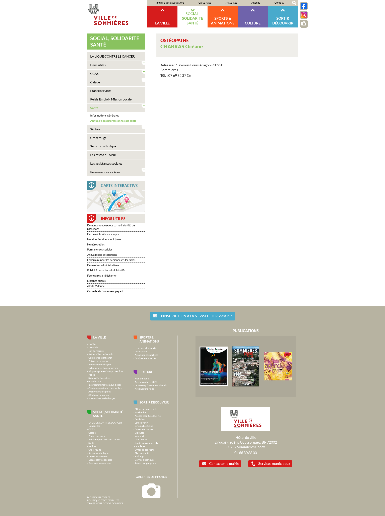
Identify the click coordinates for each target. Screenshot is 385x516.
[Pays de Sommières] (214, 385)
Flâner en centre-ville (146, 409)
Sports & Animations (222, 20)
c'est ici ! (196, 316)
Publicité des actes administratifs (106, 270)
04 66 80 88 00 (245, 452)
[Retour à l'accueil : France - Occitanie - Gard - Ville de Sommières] (117, 13)
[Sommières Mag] (245, 385)
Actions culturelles (144, 388)
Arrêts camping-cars (145, 463)
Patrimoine (140, 412)
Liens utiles (98, 65)
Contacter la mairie (224, 463)
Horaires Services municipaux (104, 239)
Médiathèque (142, 378)
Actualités (231, 2)
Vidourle (139, 432)
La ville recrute (96, 350)
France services (100, 90)
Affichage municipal (98, 394)
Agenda (255, 2)
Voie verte (140, 436)
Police (91, 374)
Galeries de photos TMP (304, 24)
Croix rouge (98, 138)
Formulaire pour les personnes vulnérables (111, 260)
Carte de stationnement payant (105, 291)
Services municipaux (274, 463)
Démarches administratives (103, 265)
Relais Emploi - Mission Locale (111, 99)
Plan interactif (142, 453)
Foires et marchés (144, 429)
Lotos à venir (141, 422)
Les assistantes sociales (106, 163)
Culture (252, 23)
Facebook (304, 6)
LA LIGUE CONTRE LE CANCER (112, 56)
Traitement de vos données (105, 503)
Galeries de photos (151, 476)
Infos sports (141, 351)
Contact (279, 2)
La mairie (93, 347)
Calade (95, 82)
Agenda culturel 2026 (146, 381)
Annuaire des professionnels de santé (113, 120)
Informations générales (104, 115)
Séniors (95, 129)
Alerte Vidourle (96, 286)
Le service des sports (145, 348)
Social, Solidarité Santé (192, 18)
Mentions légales (98, 497)
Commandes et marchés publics (105, 388)
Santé (94, 108)
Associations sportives (146, 354)
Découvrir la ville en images (103, 234)
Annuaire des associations (169, 2)
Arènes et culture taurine (148, 415)
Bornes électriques (144, 459)
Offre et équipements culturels (151, 385)
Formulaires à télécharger (102, 275)
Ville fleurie (141, 439)
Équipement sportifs (145, 358)
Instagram (304, 15)
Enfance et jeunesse (98, 361)
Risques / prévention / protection (105, 371)
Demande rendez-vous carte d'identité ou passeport (111, 227)
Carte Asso (205, 2)
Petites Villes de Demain (100, 354)
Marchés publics (96, 280)
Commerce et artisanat (100, 357)
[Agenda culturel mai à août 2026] (278, 379)
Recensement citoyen (99, 364)
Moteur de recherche (294, 3)
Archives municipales (99, 391)
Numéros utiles (96, 244)
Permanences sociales (105, 172)
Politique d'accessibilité (103, 500)
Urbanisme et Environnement (103, 367)
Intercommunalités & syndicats (104, 384)
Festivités (140, 419)
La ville (162, 23)
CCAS (94, 73)
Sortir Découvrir (282, 20)
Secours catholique (103, 146)
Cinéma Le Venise (144, 425)
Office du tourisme (144, 449)
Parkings (139, 456)
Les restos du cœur (103, 155)
